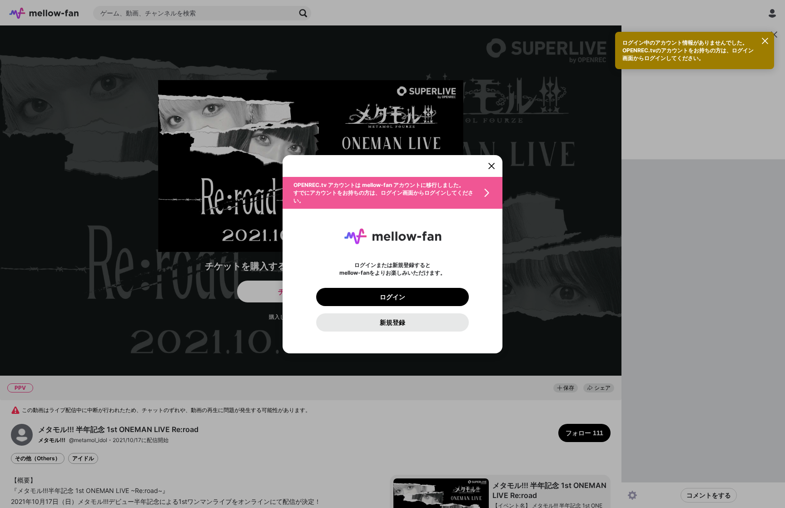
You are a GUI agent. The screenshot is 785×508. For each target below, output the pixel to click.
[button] (392, 193)
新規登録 (392, 322)
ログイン (392, 297)
